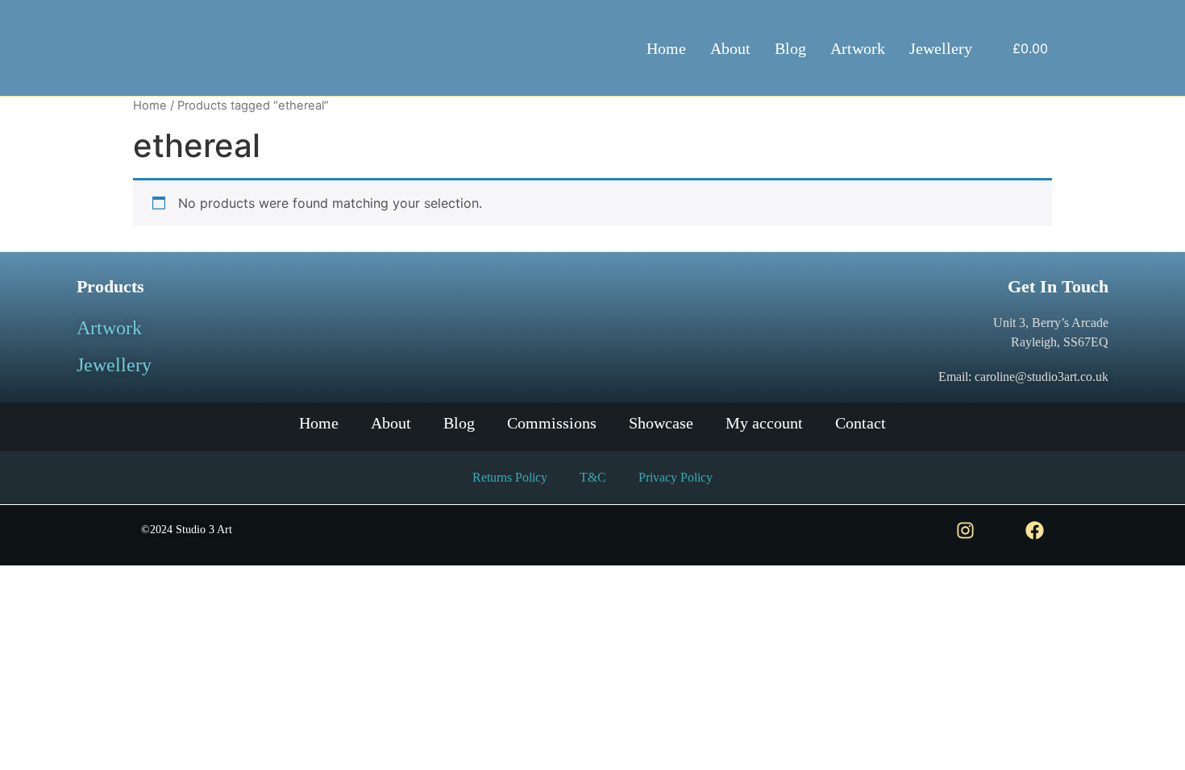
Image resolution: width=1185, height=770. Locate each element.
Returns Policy (509, 477)
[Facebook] (1034, 530)
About (730, 48)
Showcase (661, 423)
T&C (593, 477)
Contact (860, 423)
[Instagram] (965, 530)
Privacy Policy (675, 477)
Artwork (857, 48)
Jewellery (940, 48)
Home (666, 48)
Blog (790, 48)
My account (764, 423)
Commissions (552, 423)
